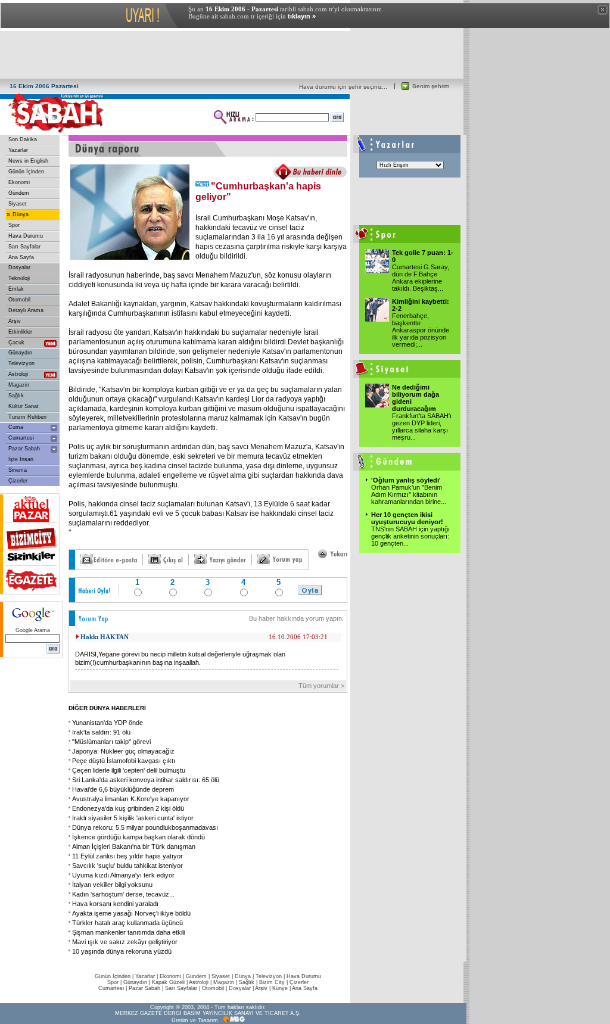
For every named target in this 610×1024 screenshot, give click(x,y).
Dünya (21, 214)
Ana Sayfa (21, 257)
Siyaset (17, 204)
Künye (280, 988)
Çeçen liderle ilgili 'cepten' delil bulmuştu (128, 770)
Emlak (16, 289)
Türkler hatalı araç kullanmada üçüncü (127, 922)
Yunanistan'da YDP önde (107, 722)
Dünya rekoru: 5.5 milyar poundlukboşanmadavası (145, 827)
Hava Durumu (25, 236)
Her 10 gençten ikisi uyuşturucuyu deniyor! (407, 518)
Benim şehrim (430, 86)
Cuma (15, 427)
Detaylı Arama (25, 310)
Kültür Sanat (23, 406)
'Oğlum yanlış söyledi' (406, 480)
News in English (28, 161)
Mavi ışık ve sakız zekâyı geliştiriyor (125, 941)
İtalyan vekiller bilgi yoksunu (112, 884)
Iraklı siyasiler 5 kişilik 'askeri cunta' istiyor (133, 817)
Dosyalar (19, 267)
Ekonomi (19, 182)
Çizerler (17, 481)
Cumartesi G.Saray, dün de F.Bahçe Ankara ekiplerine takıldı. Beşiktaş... (420, 277)
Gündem (18, 193)
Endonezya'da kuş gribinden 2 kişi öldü (128, 808)
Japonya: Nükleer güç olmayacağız (123, 751)
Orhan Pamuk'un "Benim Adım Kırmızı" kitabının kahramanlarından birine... (408, 494)
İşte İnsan (20, 459)
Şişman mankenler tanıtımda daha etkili (128, 932)
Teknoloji (19, 278)
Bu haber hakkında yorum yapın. (296, 618)
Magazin (18, 385)
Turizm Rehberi (27, 417)
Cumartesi (21, 438)
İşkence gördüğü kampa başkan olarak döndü (138, 837)
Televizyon (21, 363)
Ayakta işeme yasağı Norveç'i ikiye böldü (131, 913)
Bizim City (272, 982)
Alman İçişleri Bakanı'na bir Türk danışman (133, 846)
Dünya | (245, 976)
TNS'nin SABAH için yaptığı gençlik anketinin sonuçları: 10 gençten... (410, 536)
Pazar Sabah (24, 449)
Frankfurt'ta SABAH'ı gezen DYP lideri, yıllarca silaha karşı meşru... (422, 426)
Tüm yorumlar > (322, 685)
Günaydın (20, 353)
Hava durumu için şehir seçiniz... (343, 86)
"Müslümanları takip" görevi (111, 741)
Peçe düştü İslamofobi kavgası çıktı (123, 760)
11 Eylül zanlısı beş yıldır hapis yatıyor (127, 856)
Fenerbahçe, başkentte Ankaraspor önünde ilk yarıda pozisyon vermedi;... (420, 330)
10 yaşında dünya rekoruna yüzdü (122, 951)
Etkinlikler (20, 332)
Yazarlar (18, 150)
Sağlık (16, 396)
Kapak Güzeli (168, 982)
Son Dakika (22, 139)
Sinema (17, 470)
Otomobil (19, 300)
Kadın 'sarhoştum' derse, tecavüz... (123, 894)
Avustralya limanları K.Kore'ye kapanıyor (130, 798)
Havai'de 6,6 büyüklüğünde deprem (123, 789)
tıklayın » (302, 16)
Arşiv (14, 321)
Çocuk (16, 343)
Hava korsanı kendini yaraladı (115, 903)
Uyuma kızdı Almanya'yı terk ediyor (123, 875)
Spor (14, 225)
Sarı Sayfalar (24, 247)
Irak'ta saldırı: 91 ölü (101, 732)
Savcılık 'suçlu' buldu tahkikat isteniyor (127, 865)
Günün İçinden (26, 172)
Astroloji (18, 374)
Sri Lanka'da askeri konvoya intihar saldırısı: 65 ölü (145, 779)
